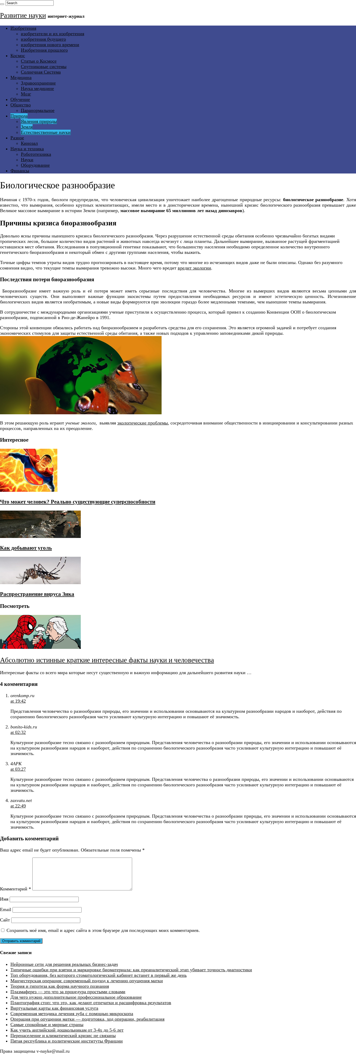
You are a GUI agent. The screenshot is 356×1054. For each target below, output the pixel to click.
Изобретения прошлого (44, 50)
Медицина (21, 77)
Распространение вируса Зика (37, 594)
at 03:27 (18, 769)
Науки (27, 159)
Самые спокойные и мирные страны (46, 1024)
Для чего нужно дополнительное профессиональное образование (76, 997)
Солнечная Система (41, 72)
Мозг (26, 94)
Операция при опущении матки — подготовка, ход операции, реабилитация (87, 1019)
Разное (17, 137)
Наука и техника (27, 148)
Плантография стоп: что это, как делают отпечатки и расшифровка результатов (90, 1002)
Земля (27, 126)
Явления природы (39, 121)
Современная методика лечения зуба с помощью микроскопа (71, 1013)
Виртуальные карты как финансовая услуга (54, 1008)
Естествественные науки (46, 132)
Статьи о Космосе (39, 61)
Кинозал (29, 143)
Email (5, 909)
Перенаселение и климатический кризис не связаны (63, 1035)
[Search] (2, 4)
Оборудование (35, 165)
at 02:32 (18, 732)
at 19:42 (18, 701)
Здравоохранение (38, 83)
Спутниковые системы (43, 66)
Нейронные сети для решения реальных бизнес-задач (64, 964)
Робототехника (36, 154)
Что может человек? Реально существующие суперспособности (77, 502)
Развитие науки (23, 15)
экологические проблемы (142, 423)
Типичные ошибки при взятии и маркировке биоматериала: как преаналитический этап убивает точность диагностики (131, 969)
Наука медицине (37, 88)
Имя (4, 899)
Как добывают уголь (26, 548)
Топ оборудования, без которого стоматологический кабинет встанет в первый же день (98, 975)
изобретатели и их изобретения (52, 33)
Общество (20, 104)
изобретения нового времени (50, 44)
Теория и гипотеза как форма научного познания (59, 986)
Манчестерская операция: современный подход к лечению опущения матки (86, 980)
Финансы (19, 170)
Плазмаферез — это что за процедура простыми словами (67, 991)
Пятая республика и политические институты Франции (66, 1041)
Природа (19, 115)
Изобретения (23, 28)
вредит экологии (194, 268)
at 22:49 (18, 806)
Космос (17, 55)
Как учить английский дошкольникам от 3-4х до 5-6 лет (67, 1030)
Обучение (20, 99)
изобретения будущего (43, 39)
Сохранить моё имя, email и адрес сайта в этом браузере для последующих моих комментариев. (103, 930)
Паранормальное (37, 110)
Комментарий (15, 888)
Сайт (5, 920)
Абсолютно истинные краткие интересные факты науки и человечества (107, 660)
